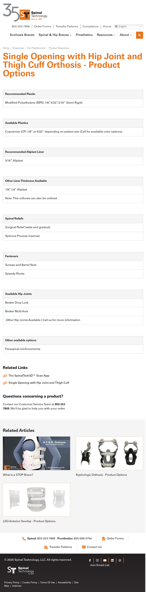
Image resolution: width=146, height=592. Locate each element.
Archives (16, 586)
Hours (107, 26)
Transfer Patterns (67, 26)
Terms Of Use (47, 583)
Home (6, 48)
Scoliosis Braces (22, 35)
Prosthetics (84, 35)
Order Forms (42, 26)
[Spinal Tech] (25, 13)
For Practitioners (36, 48)
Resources (105, 35)
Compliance (91, 26)
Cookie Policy (29, 583)
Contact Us (94, 547)
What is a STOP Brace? (18, 475)
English (122, 26)
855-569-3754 (74, 538)
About (124, 35)
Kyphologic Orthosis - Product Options (101, 475)
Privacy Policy (11, 583)
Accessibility (64, 583)
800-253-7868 (21, 26)
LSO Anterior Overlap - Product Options (29, 521)
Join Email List (99, 565)
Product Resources (59, 48)
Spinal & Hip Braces (54, 35)
